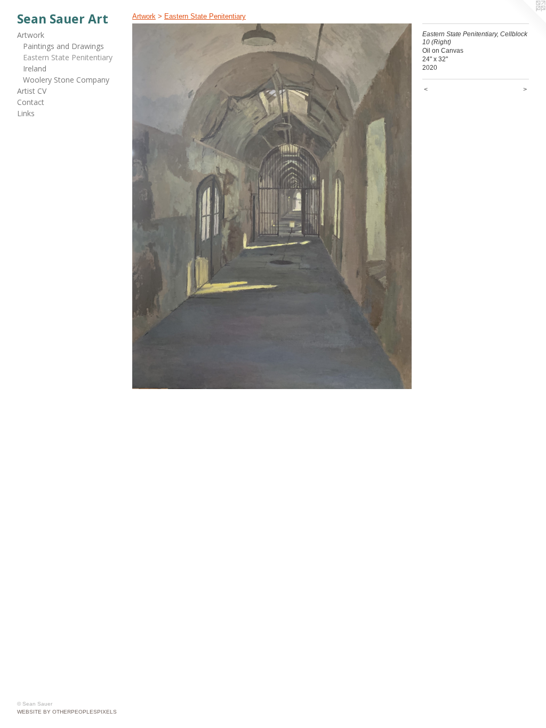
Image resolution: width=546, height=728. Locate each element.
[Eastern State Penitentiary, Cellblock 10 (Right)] (272, 206)
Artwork (30, 35)
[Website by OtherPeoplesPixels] (524, 21)
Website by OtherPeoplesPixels (67, 712)
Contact (30, 102)
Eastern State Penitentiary (68, 57)
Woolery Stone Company (66, 80)
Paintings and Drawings (63, 46)
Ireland (34, 68)
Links (26, 113)
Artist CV (31, 91)
